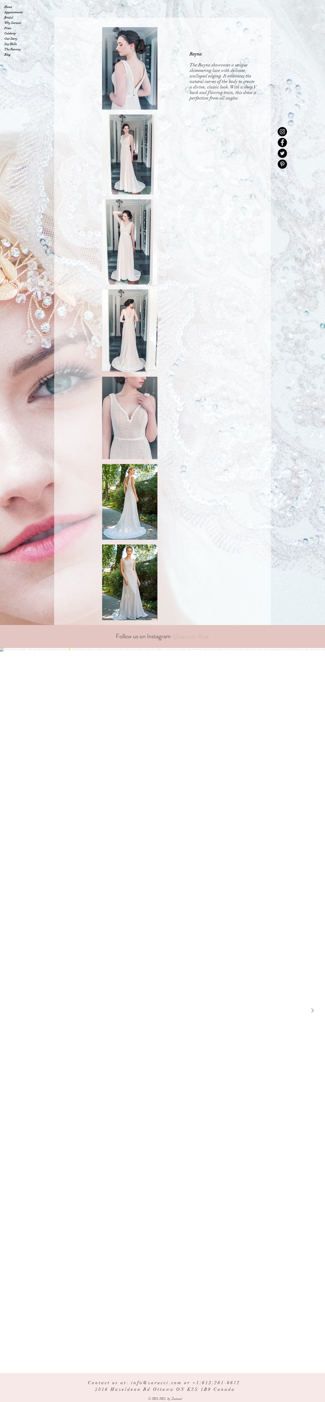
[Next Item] (312, 1010)
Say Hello (10, 44)
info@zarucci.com (156, 1382)
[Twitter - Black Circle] (282, 153)
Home (8, 7)
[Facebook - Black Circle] (282, 142)
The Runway (12, 49)
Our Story (10, 39)
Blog (7, 54)
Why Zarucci (12, 23)
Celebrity (10, 33)
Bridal (8, 17)
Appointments (13, 12)
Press (7, 28)
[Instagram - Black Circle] (282, 131)
